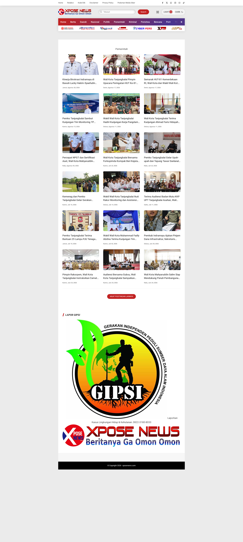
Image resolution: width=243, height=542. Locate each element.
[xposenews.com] (74, 11)
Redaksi (70, 3)
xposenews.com (129, 465)
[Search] (157, 12)
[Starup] (163, 28)
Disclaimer (94, 3)
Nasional (95, 22)
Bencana (158, 22)
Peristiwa (145, 22)
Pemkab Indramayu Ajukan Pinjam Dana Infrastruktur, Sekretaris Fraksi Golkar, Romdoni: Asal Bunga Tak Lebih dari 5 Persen (162, 237)
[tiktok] (184, 3)
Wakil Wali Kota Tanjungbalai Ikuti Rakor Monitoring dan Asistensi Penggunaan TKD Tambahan (121, 198)
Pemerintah (119, 22)
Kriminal (133, 22)
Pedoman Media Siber (126, 3)
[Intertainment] (124, 28)
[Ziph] (144, 28)
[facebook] (163, 3)
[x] (167, 3)
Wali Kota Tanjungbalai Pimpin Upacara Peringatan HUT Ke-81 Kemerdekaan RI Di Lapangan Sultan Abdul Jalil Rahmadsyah (119, 81)
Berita (73, 22)
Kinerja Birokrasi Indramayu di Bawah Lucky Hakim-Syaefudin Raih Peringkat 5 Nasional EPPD (79, 81)
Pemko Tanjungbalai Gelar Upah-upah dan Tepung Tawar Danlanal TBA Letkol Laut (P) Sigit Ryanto (161, 159)
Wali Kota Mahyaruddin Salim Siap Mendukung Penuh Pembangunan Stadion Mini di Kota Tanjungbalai (162, 276)
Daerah (83, 22)
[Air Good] (107, 28)
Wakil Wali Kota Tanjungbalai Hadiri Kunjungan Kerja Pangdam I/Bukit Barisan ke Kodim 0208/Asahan (120, 120)
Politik (107, 22)
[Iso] (180, 28)
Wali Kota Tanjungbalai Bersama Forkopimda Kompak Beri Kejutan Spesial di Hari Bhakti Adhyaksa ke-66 (121, 159)
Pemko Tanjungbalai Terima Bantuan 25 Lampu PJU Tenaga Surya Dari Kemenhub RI (78, 237)
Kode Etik (81, 3)
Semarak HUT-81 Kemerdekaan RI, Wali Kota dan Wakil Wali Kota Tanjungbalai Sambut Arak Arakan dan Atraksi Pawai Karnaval (162, 81)
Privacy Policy (107, 3)
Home (60, 3)
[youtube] (179, 3)
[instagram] (175, 3)
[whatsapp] (171, 3)
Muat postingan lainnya (121, 296)
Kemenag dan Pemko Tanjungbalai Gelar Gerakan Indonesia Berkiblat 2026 (76, 198)
